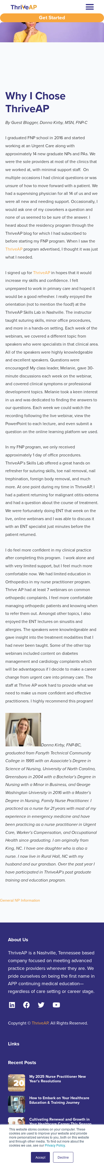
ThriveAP (13, 249)
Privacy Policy (55, 1145)
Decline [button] (63, 1157)
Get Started (52, 18)
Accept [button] (40, 1157)
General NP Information (20, 900)
